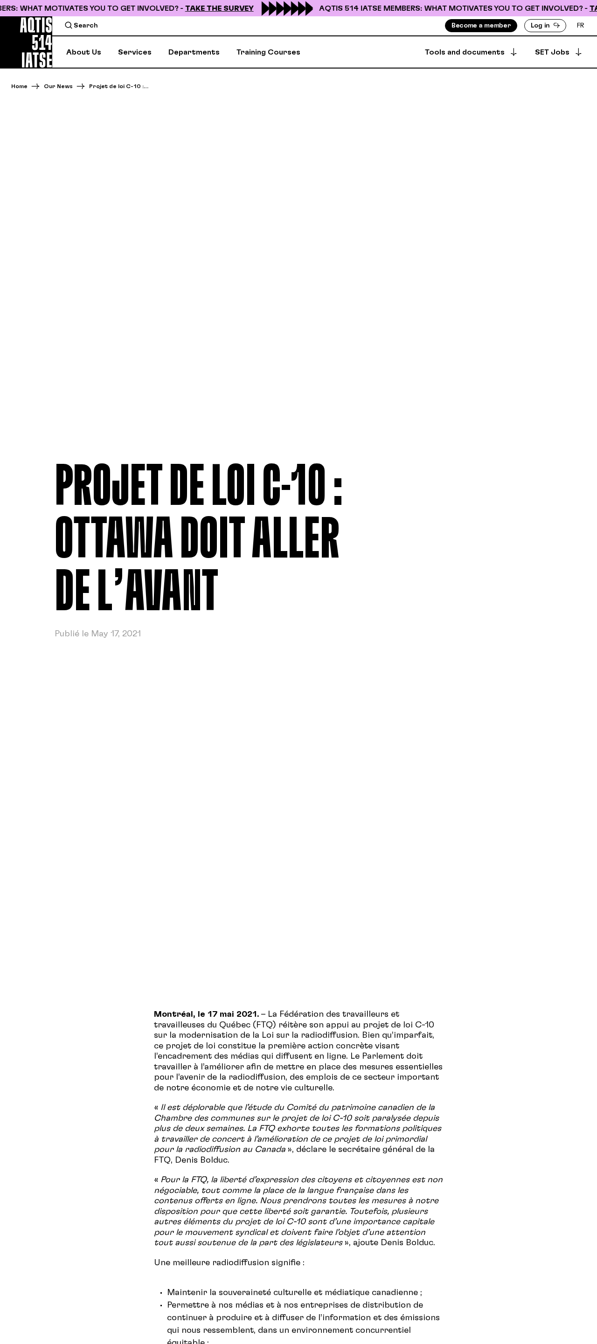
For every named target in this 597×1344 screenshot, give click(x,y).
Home (19, 86)
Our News (58, 86)
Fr (580, 25)
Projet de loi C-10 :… (118, 86)
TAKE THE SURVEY (212, 8)
